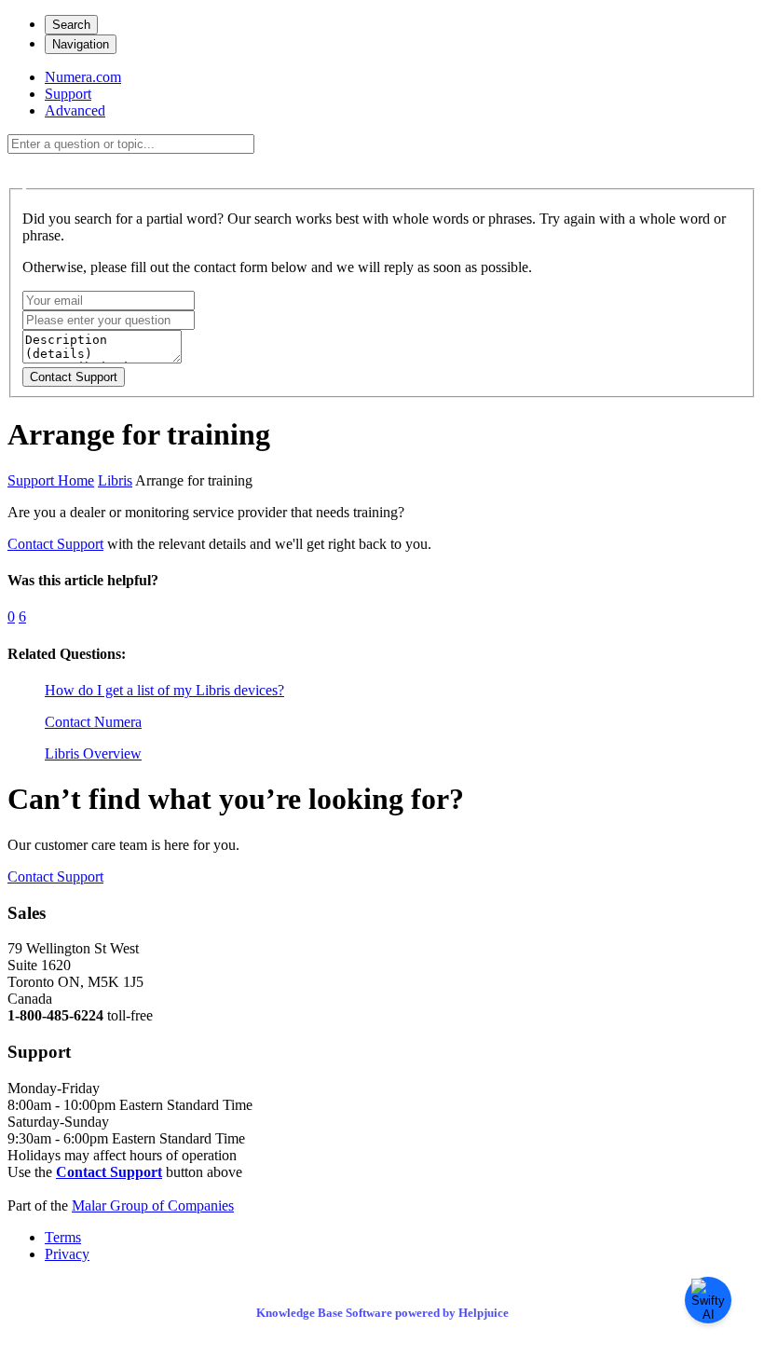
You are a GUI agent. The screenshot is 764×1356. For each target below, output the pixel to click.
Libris (115, 480)
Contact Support (55, 544)
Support (68, 94)
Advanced (75, 110)
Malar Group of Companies (153, 1205)
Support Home (50, 480)
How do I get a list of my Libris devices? (164, 690)
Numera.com (83, 77)
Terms (63, 1237)
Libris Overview (93, 753)
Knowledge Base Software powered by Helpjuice (382, 1313)
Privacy (67, 1254)
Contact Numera (93, 722)
